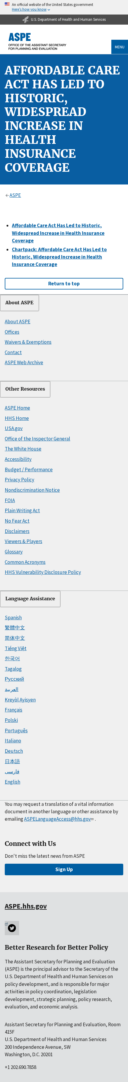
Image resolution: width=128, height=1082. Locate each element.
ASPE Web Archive (24, 362)
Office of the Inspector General (37, 438)
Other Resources (25, 389)
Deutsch (14, 751)
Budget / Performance (29, 469)
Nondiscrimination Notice (32, 490)
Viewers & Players (23, 541)
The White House (23, 448)
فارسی (12, 771)
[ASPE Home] (37, 41)
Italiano (13, 740)
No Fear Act (17, 521)
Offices (12, 332)
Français (13, 710)
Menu (119, 47)
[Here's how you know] (64, 7)
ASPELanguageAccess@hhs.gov (57, 819)
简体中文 (15, 638)
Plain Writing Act (22, 510)
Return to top (64, 283)
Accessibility (18, 459)
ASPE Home (17, 408)
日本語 (12, 761)
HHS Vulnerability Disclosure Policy (43, 572)
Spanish (13, 617)
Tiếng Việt (15, 648)
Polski (11, 720)
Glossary (14, 551)
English (12, 782)
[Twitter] (12, 928)
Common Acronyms (25, 562)
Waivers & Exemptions (28, 342)
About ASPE (19, 302)
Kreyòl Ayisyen (20, 699)
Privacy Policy (19, 479)
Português (16, 730)
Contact (13, 352)
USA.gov (14, 428)
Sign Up (64, 869)
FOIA (10, 500)
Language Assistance (30, 599)
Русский (14, 679)
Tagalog (13, 669)
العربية (11, 689)
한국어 (12, 658)
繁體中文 (15, 627)
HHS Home (17, 418)
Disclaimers (17, 531)
